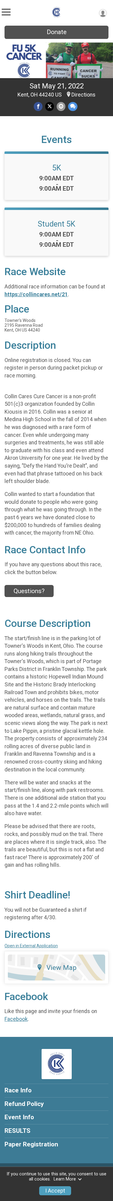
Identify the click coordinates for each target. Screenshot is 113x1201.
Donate (57, 32)
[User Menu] (103, 13)
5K (56, 167)
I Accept (55, 1191)
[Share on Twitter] (49, 106)
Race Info (18, 1090)
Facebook (16, 1019)
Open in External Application (31, 945)
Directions (83, 95)
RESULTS (17, 1130)
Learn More (65, 1179)
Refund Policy (24, 1103)
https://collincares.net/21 (36, 294)
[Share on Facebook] (38, 106)
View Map (61, 967)
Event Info (19, 1117)
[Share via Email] (61, 106)
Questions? (29, 591)
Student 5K (56, 223)
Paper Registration (31, 1144)
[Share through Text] (72, 106)
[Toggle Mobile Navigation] (6, 12)
